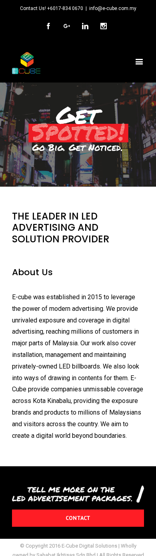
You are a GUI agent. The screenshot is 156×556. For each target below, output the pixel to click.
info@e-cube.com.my (112, 8)
